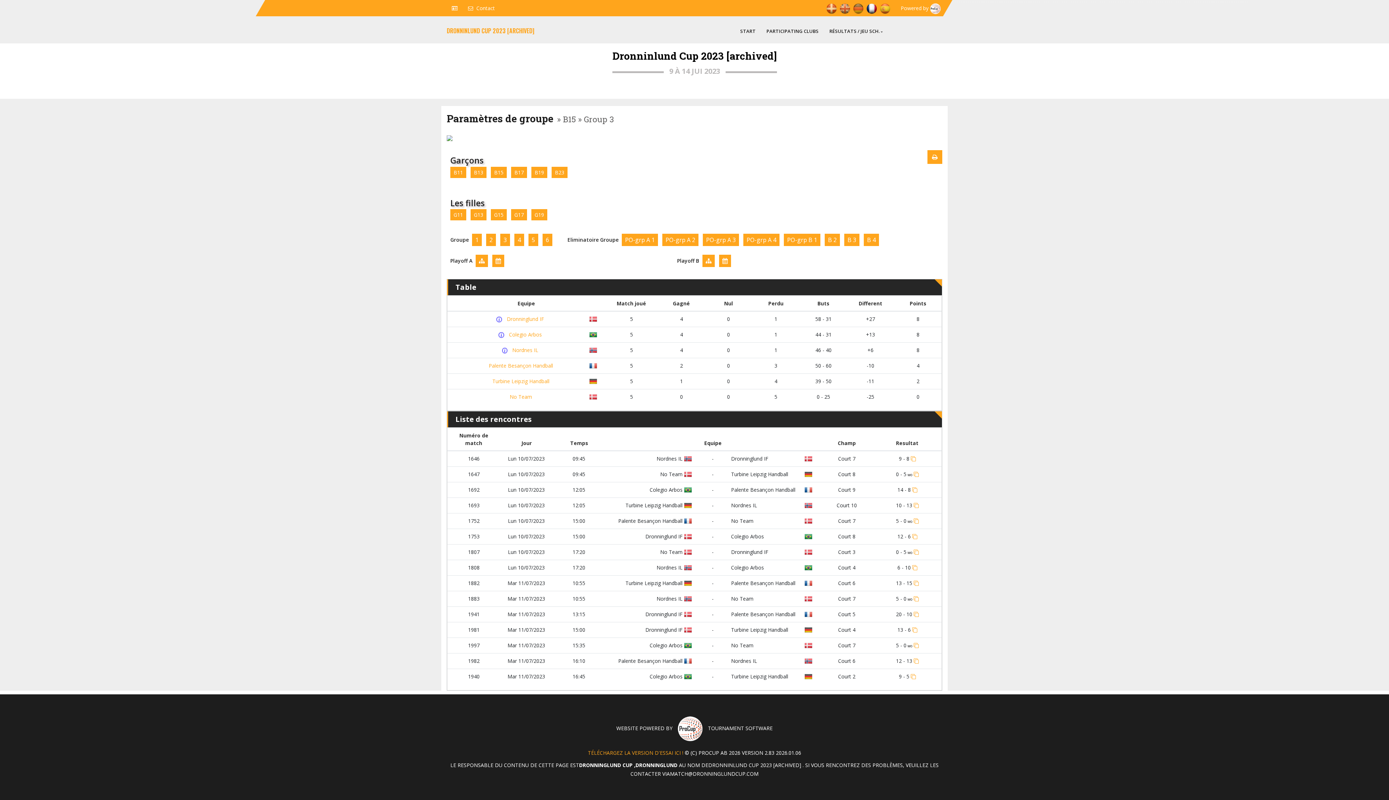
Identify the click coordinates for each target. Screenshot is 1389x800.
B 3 (852, 240)
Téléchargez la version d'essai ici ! (635, 752)
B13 (478, 172)
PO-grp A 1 (640, 240)
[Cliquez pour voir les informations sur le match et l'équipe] (913, 458)
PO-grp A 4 (761, 240)
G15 (499, 214)
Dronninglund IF (524, 319)
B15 (499, 172)
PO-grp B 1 (802, 240)
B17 (519, 172)
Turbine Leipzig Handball (520, 381)
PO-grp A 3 (721, 240)
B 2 (832, 240)
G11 (458, 214)
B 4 (871, 240)
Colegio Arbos (524, 334)
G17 (519, 214)
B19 (539, 172)
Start (748, 31)
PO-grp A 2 (680, 240)
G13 (478, 214)
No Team (520, 396)
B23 (559, 172)
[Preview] (934, 157)
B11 (458, 172)
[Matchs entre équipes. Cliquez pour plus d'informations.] (500, 319)
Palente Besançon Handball (520, 365)
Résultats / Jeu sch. (854, 31)
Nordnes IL (524, 350)
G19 (539, 214)
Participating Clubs (792, 31)
